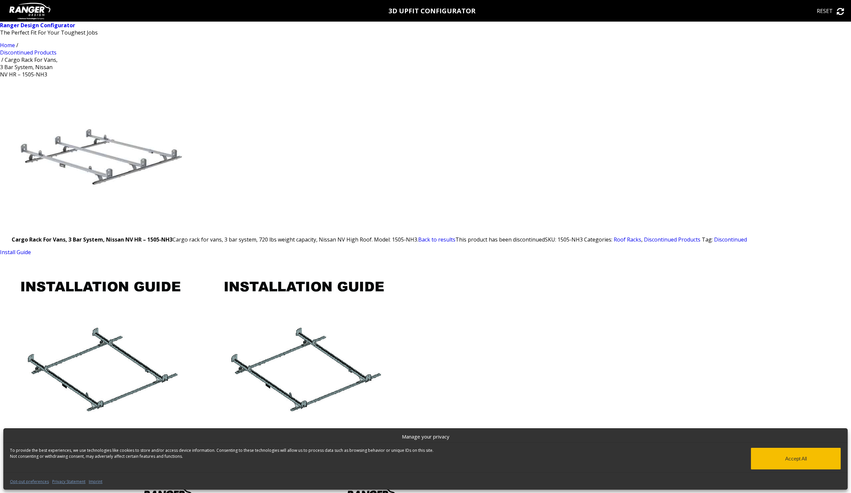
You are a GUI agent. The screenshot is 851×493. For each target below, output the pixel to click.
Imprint (95, 481)
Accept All (796, 458)
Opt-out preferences (29, 481)
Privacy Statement (68, 481)
